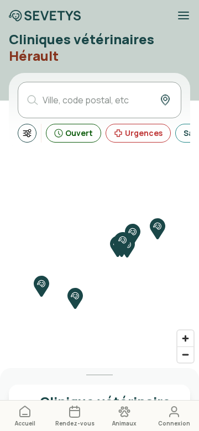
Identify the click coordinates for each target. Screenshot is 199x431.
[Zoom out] (185, 354)
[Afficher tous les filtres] (27, 133)
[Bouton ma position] (165, 100)
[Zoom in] (185, 338)
